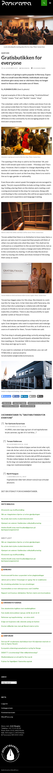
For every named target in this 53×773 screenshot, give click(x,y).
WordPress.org (7, 717)
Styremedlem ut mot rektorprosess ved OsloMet (20, 588)
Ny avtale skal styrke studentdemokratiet (17, 519)
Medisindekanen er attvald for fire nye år (16, 657)
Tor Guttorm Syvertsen (15, 424)
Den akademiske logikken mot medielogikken (18, 608)
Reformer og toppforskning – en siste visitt (17, 617)
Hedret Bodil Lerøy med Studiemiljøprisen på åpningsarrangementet (18, 528)
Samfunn (5, 53)
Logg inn (4, 704)
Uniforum (8, 636)
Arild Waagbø (15, 726)
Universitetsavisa (12, 603)
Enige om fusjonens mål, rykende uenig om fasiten (20, 622)
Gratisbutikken (20, 403)
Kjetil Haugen (12, 474)
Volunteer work (27, 406)
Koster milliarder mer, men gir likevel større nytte (20, 626)
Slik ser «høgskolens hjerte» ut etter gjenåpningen (20, 514)
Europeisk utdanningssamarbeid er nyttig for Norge (21, 648)
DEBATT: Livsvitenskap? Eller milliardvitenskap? (19, 653)
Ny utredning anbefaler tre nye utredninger (18, 584)
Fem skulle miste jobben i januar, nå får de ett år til (20, 613)
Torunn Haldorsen (10, 406)
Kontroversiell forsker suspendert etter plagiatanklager (22, 575)
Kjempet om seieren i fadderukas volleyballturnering (21, 523)
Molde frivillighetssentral (39, 403)
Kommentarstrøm (8, 712)
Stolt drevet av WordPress (9, 770)
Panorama (25, 68)
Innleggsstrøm (7, 708)
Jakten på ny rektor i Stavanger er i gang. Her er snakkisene (23, 580)
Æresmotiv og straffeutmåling (12, 510)
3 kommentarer (39, 68)
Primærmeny (50, 3)
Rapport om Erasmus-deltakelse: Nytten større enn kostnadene (25, 593)
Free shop (6, 403)
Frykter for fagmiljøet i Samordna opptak (16, 661)
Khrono (7, 570)
